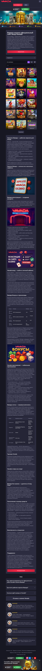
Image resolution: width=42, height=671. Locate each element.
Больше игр (21, 132)
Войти (26, 4)
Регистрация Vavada (21, 570)
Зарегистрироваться (18, 4)
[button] (1, 17)
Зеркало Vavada (21, 51)
